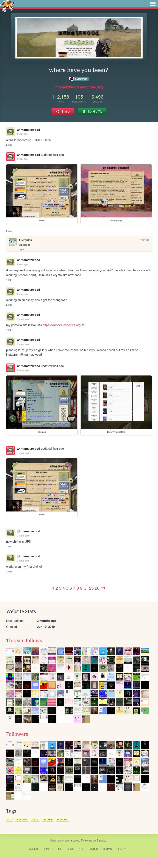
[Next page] (103, 588)
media (35, 819)
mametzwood (30, 129)
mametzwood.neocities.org (79, 87)
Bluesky (101, 840)
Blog (70, 849)
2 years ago (23, 319)
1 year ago (22, 133)
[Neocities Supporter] (79, 78)
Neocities (55, 840)
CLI (60, 849)
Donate (48, 849)
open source (72, 840)
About (33, 849)
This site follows (24, 640)
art (9, 819)
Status (93, 849)
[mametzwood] (10, 156)
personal (22, 819)
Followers (17, 734)
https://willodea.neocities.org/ (62, 325)
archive (48, 819)
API (81, 849)
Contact (122, 849)
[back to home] (7, 6)
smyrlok (26, 240)
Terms (107, 849)
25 (91, 588)
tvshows (62, 819)
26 (97, 588)
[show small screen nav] (153, 3)
